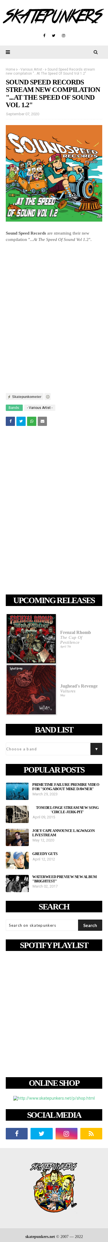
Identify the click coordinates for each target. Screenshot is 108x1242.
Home (10, 69)
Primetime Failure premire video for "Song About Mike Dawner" (65, 787)
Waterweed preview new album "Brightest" (64, 879)
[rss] (91, 1133)
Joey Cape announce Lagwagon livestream (63, 833)
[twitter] (53, 36)
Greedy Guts (45, 854)
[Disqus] (54, 511)
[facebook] (44, 36)
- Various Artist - (31, 69)
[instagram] (63, 36)
